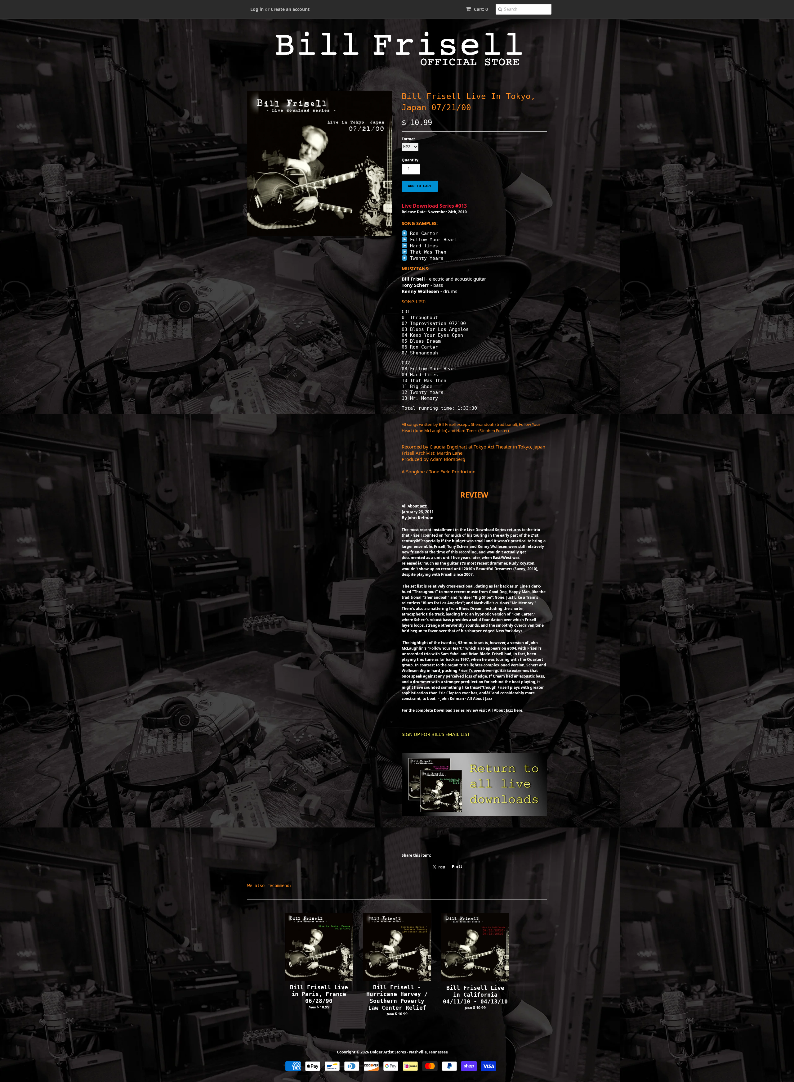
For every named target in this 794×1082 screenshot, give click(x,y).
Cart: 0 (480, 9)
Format (408, 139)
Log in (257, 9)
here (518, 710)
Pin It (457, 866)
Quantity (410, 160)
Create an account (290, 9)
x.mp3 (404, 233)
